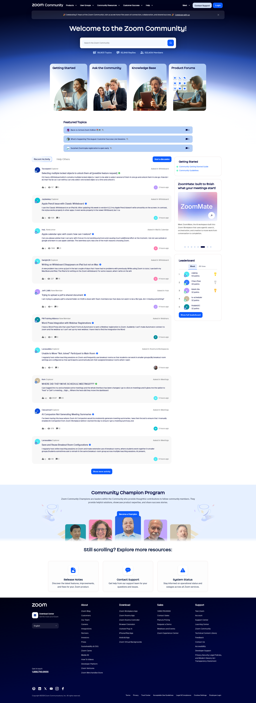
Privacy (136, 695)
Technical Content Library (206, 633)
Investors (85, 637)
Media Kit (85, 655)
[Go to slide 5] (198, 247)
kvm (44, 379)
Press (83, 642)
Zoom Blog (85, 611)
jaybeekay (46, 199)
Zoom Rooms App (127, 615)
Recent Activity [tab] (42, 159)
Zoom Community (203, 629)
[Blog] (33, 688)
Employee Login (215, 695)
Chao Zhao (196, 281)
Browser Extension (127, 624)
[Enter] (170, 43)
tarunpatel (46, 169)
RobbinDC (195, 305)
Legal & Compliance (183, 695)
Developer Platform (89, 664)
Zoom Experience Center (168, 633)
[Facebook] (63, 688)
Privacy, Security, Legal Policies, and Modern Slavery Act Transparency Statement (208, 658)
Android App (124, 637)
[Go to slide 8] (211, 247)
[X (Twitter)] (45, 688)
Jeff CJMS (46, 291)
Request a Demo (164, 624)
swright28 (46, 260)
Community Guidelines (189, 170)
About (84, 605)
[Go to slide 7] (206, 247)
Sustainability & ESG (90, 646)
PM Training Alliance (50, 318)
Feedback (199, 637)
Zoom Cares (86, 650)
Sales (160, 605)
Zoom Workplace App (128, 611)
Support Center (201, 620)
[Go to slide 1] (185, 247)
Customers (86, 615)
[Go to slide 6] (201, 247)
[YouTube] (51, 688)
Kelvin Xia (195, 289)
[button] (162, 159)
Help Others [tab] (63, 159)
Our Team (85, 620)
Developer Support (203, 650)
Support (199, 605)
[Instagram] (57, 688)
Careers (84, 624)
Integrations (86, 629)
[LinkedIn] (39, 688)
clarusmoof (47, 410)
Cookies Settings (200, 695)
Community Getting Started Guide (193, 166)
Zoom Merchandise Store (92, 672)
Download (124, 605)
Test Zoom (199, 611)
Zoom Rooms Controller (129, 620)
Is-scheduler (196, 297)
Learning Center (202, 624)
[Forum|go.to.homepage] (47, 5)
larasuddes (47, 349)
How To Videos (87, 659)
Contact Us (200, 642)
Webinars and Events (166, 629)
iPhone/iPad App (126, 633)
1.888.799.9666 (40, 671)
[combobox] (124, 43)
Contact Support (202, 6)
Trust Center (145, 695)
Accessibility (200, 646)
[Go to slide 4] (195, 247)
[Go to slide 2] (188, 247)
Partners (84, 633)
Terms (128, 695)
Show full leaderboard (191, 315)
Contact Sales (163, 615)
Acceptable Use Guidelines (163, 695)
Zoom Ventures (87, 668)
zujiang (194, 273)
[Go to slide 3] (191, 247)
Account (198, 615)
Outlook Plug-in (125, 629)
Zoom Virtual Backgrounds (130, 642)
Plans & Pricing (163, 620)
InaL (43, 230)
